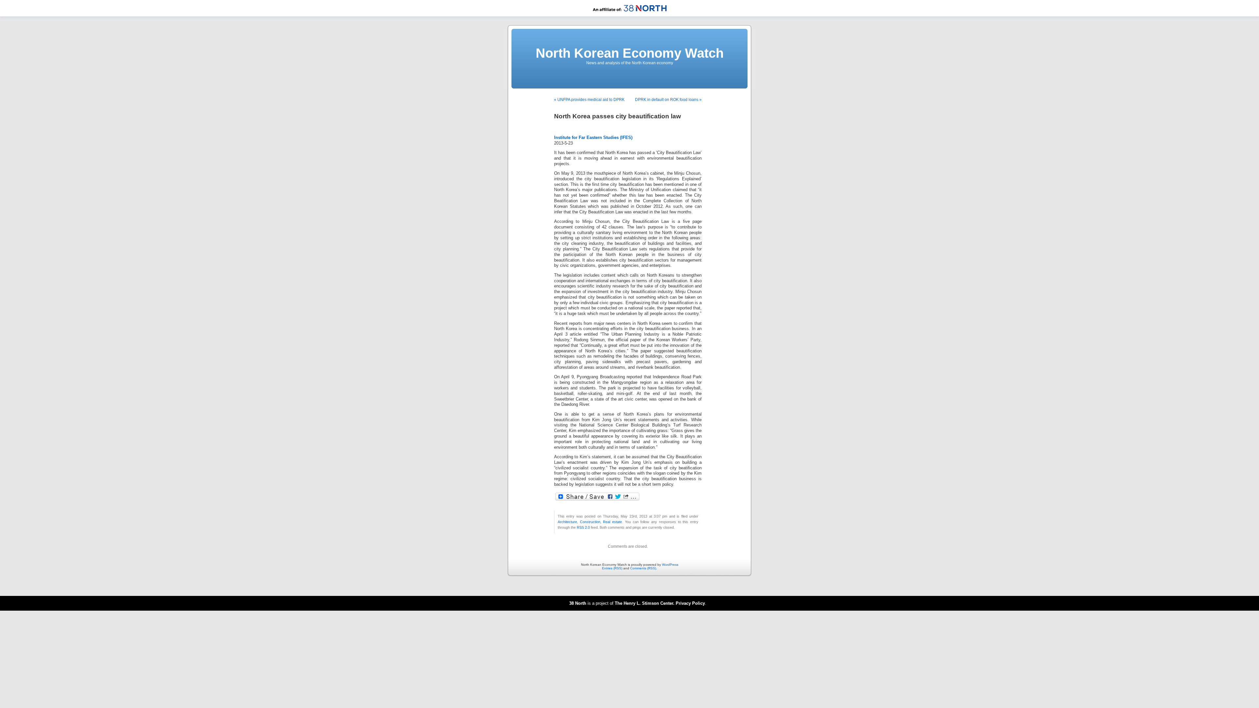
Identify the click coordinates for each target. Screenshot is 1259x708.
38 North (577, 603)
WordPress (670, 564)
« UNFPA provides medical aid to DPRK (589, 99)
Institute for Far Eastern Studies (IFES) (593, 137)
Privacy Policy (690, 603)
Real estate (612, 522)
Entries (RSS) (612, 568)
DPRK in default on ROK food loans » (668, 99)
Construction (590, 522)
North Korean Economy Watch (630, 53)
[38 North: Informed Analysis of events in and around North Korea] (630, 15)
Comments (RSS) (643, 568)
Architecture (567, 522)
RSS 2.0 (583, 527)
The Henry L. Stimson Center (644, 603)
